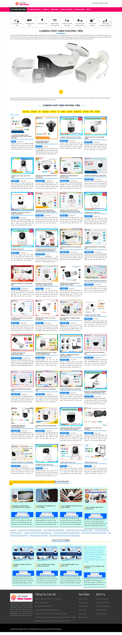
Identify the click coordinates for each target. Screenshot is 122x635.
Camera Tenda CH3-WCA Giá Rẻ (70, 137)
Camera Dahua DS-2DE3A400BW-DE (46, 426)
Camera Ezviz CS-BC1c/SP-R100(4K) (93, 428)
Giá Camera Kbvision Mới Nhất (38, 535)
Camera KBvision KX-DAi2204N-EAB (94, 353)
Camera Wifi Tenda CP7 (92, 212)
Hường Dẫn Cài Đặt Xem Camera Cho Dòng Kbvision (65, 535)
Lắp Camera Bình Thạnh (18, 9)
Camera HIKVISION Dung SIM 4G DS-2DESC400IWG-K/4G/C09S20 (45, 249)
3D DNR (97, 111)
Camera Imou (82, 610)
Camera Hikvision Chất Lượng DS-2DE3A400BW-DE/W (46, 353)
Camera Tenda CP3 (17, 249)
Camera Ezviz (83, 613)
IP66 (91, 111)
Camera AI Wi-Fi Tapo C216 (44, 464)
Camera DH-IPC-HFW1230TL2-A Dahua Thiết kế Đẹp (70, 284)
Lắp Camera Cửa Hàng (102, 606)
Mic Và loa (26, 111)
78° (39, 111)
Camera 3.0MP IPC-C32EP (92, 315)
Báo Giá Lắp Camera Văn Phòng (94, 567)
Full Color (53, 111)
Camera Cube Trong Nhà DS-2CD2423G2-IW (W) (21, 213)
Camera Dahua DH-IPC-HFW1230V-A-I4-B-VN (79, 530)
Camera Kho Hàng (101, 613)
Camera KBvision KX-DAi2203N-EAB (45, 389)
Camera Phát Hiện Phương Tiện (61, 31)
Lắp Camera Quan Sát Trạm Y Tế (94, 508)
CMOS (63, 111)
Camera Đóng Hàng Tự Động (23, 565)
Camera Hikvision (84, 602)
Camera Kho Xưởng (101, 610)
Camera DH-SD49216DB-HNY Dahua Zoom (69, 176)
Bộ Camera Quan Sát (34, 9)
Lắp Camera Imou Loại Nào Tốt (70, 565)
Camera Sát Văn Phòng (102, 602)
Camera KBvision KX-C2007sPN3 (70, 389)
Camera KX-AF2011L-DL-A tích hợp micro (45, 318)
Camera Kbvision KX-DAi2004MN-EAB (95, 247)
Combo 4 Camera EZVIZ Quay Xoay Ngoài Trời (69, 355)
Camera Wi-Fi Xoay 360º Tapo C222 (20, 176)
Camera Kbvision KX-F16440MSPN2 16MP (42, 142)
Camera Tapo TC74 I (91, 462)
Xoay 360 (69, 111)
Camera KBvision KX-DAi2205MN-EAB (70, 247)
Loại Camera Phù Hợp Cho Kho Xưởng (71, 506)
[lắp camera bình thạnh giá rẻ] (22, 3)
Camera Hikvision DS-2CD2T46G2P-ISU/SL (18, 353)
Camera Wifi (54, 9)
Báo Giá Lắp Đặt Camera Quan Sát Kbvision (93, 533)
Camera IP (46, 9)
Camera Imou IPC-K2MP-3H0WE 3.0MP (94, 137)
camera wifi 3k (14, 114)
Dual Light (33, 111)
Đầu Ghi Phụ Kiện (79, 9)
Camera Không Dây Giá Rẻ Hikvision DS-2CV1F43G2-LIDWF (70, 211)
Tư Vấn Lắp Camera (66, 9)
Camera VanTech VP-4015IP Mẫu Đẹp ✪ (29, 530)
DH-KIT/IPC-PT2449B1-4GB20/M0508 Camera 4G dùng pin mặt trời (95, 392)
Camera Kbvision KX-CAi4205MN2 (22, 462)
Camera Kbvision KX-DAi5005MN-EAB (22, 284)
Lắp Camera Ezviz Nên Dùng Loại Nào (46, 565)
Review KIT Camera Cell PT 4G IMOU (46, 506)
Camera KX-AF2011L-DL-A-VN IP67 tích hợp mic (22, 318)
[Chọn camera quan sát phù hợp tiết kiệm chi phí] (110, 23)
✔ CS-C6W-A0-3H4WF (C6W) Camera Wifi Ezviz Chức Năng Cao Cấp (21, 136)
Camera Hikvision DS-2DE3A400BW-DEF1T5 (18, 426)
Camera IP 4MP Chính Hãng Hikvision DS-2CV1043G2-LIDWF (45, 211)
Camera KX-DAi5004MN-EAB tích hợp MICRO (46, 176)
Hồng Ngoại (46, 111)
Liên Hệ (88, 9)
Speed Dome (77, 111)
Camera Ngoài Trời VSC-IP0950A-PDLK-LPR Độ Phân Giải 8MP (71, 428)
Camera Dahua (83, 599)
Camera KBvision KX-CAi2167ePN (95, 175)
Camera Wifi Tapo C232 (67, 462)
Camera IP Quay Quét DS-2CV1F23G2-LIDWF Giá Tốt (44, 284)
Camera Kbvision (83, 606)
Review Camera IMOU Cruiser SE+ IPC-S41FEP (21, 506)
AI (58, 111)
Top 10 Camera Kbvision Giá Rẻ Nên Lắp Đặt (66, 533)
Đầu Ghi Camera (83, 617)
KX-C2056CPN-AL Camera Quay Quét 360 (70, 318)
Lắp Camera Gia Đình (102, 599)
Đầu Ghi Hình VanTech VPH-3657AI (95, 280)
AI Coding (85, 111)
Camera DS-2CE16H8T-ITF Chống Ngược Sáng (37, 533)
